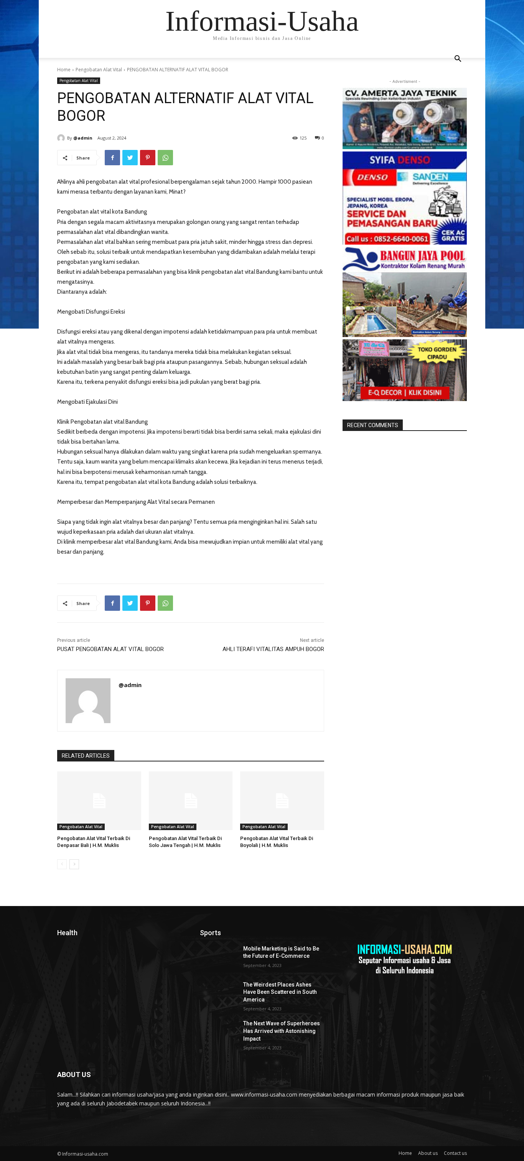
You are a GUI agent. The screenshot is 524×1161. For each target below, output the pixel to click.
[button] (457, 59)
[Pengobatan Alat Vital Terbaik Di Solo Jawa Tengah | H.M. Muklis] (191, 800)
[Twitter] (130, 157)
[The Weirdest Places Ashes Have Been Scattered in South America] (218, 994)
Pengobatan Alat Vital (99, 69)
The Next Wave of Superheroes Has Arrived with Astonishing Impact (281, 1030)
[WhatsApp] (165, 157)
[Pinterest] (147, 157)
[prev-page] (62, 864)
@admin (82, 138)
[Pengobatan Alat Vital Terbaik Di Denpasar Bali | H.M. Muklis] (99, 800)
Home (64, 69)
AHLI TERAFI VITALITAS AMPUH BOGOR (273, 649)
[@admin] (62, 138)
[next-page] (74, 864)
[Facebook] (112, 157)
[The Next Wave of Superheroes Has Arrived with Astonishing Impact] (218, 1033)
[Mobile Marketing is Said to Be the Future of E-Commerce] (218, 958)
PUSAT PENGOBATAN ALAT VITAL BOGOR (110, 649)
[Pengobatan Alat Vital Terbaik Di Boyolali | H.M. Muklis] (282, 800)
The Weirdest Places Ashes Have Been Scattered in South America (280, 992)
